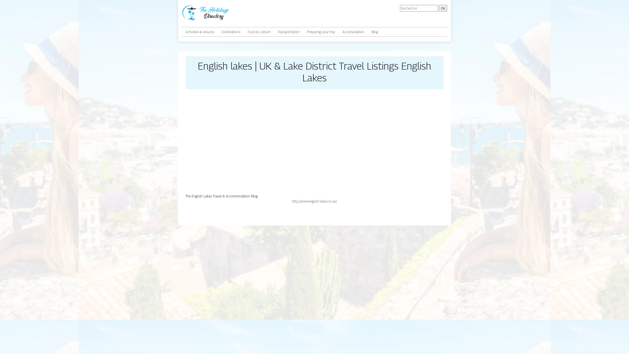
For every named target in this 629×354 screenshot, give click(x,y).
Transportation (289, 32)
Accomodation (353, 32)
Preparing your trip (321, 32)
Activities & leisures (200, 32)
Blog (375, 32)
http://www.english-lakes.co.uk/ (314, 201)
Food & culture (259, 32)
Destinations (231, 32)
